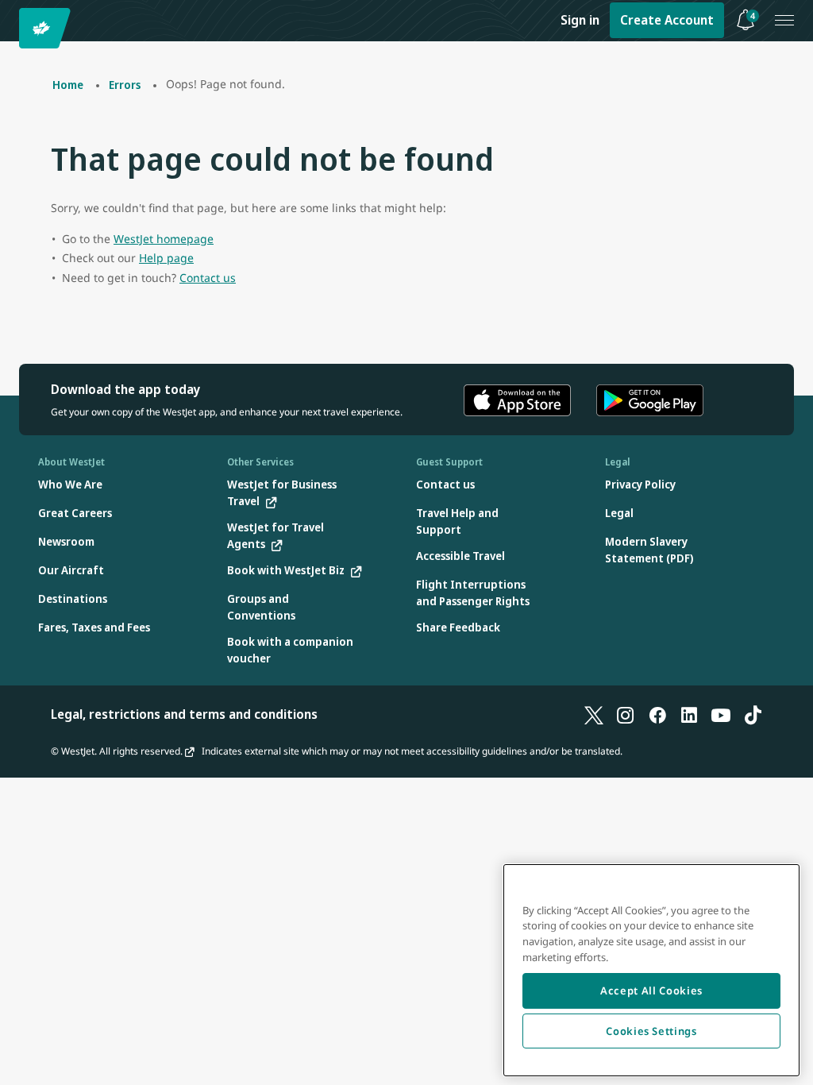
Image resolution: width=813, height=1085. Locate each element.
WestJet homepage (164, 238)
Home (67, 84)
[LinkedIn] (689, 714)
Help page (166, 257)
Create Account (667, 20)
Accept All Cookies (651, 990)
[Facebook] (657, 714)
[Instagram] (625, 714)
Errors (125, 84)
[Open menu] (784, 20)
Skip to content (14, 30)
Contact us (207, 277)
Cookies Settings (651, 1031)
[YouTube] (720, 714)
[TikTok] (752, 714)
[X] (593, 714)
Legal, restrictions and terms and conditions (184, 714)
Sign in (580, 20)
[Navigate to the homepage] (47, 28)
